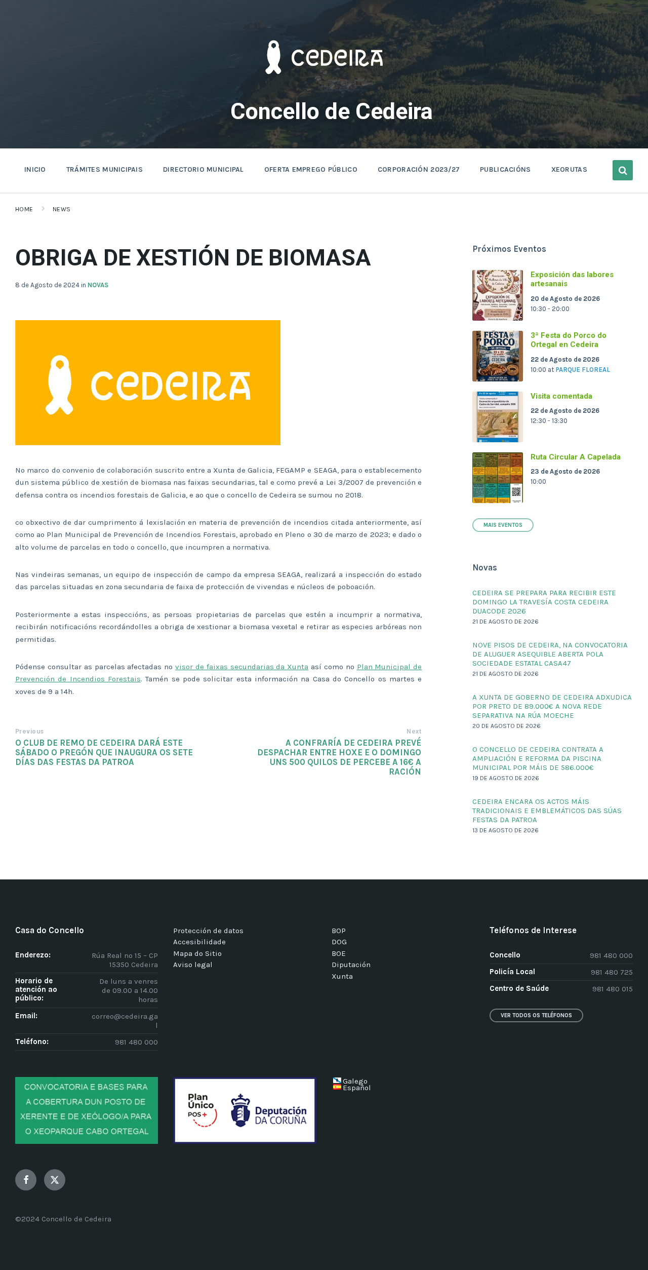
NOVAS (98, 285)
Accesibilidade (199, 941)
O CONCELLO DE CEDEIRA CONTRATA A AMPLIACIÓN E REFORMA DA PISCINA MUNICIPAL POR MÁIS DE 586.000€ (537, 758)
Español (357, 1087)
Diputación (351, 964)
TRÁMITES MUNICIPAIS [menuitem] (104, 169)
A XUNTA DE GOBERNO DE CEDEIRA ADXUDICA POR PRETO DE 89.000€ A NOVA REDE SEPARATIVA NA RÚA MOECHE (552, 706)
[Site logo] (324, 89)
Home (24, 209)
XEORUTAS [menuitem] (569, 169)
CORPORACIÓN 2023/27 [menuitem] (419, 169)
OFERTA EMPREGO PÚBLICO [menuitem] (310, 169)
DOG (339, 941)
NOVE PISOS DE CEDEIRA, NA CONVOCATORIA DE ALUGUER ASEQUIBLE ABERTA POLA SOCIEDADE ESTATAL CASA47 (550, 654)
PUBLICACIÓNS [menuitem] (505, 169)
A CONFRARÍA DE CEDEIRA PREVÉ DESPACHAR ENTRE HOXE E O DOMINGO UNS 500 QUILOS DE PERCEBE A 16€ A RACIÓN (339, 757)
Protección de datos (208, 930)
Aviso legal (193, 964)
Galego (355, 1081)
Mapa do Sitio (197, 953)
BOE (339, 953)
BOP (339, 930)
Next (414, 731)
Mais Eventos (502, 525)
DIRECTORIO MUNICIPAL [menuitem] (203, 169)
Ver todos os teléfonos (536, 1015)
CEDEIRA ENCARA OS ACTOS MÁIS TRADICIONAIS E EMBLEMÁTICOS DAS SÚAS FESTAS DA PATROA (547, 810)
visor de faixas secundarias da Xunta (241, 666)
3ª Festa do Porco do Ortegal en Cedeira (568, 340)
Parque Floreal (582, 369)
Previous (29, 731)
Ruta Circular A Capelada (576, 456)
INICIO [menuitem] (35, 169)
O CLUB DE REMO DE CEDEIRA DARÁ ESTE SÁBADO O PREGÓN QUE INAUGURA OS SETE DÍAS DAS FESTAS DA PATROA (104, 752)
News (62, 209)
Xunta (342, 976)
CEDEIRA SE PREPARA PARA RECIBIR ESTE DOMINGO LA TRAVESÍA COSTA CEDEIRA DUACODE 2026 (544, 601)
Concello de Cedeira (331, 111)
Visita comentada (561, 396)
